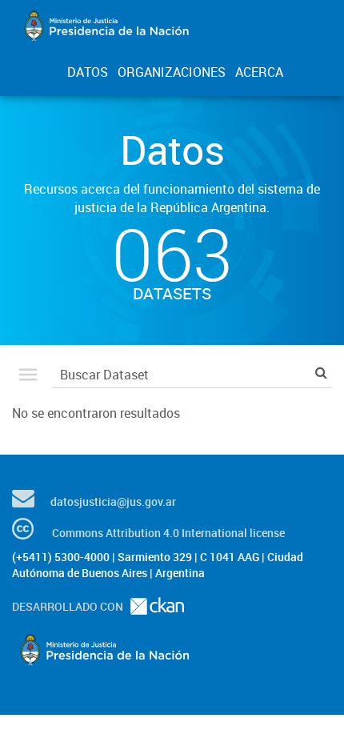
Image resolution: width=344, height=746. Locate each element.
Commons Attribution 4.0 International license (168, 532)
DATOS (87, 72)
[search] (321, 372)
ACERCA (259, 72)
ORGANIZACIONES (172, 72)
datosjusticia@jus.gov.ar (113, 501)
